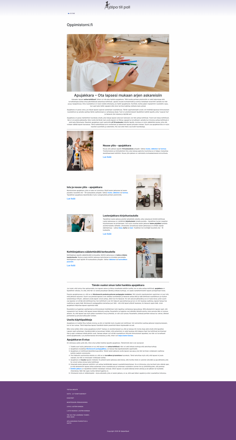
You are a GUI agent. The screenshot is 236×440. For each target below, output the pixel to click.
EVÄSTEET (70, 398)
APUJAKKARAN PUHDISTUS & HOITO (77, 422)
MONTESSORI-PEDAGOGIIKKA (77, 402)
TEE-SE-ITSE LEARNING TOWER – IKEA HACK (78, 416)
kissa (120, 228)
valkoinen (112, 259)
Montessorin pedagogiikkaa (96, 349)
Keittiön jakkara (76, 369)
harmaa (125, 193)
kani (131, 228)
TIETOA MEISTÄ (72, 389)
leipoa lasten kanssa (125, 335)
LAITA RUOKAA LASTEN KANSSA (78, 411)
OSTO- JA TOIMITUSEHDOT (76, 394)
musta (109, 193)
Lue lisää (107, 157)
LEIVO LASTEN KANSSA (75, 406)
